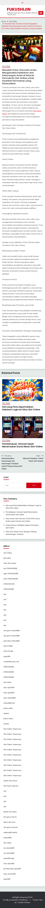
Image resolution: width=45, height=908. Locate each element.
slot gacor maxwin (10, 827)
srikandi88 (7, 837)
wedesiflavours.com (11, 661)
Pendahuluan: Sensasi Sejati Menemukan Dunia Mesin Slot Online (22, 445)
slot (4, 594)
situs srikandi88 (9, 698)
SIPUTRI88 (8, 646)
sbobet (6, 713)
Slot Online (6, 66)
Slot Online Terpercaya (12, 729)
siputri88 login (8, 858)
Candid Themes (24, 902)
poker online (8, 708)
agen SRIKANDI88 (10, 573)
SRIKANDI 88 (8, 584)
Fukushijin (19, 9)
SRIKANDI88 (8, 589)
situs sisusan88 (9, 874)
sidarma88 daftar (10, 832)
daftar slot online (10, 812)
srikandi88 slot (9, 703)
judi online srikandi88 (11, 641)
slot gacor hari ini (9, 817)
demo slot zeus (9, 822)
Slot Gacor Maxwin (10, 786)
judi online (7, 558)
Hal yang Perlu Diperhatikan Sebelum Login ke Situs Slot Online (21, 408)
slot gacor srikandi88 (11, 630)
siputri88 (6, 656)
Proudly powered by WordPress (15, 900)
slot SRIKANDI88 (10, 568)
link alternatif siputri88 (12, 869)
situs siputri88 (8, 687)
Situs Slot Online (9, 563)
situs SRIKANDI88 (10, 579)
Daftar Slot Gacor (10, 781)
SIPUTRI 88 (8, 651)
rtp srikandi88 (8, 848)
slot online (7, 682)
